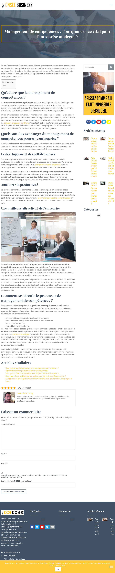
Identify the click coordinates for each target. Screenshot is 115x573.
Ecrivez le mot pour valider (16, 481)
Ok (58, 569)
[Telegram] (103, 122)
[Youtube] (98, 122)
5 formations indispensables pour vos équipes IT (27, 370)
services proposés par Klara (16, 123)
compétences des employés (47, 164)
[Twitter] (93, 122)
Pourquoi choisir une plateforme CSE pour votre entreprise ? (32, 373)
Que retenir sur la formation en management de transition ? (32, 368)
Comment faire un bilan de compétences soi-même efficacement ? (36, 376)
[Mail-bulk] (52, 527)
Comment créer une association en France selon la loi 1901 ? (96, 145)
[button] (111, 5)
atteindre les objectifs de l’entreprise (54, 198)
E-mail (4, 463)
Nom (4, 454)
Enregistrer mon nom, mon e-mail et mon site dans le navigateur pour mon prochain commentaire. (34, 476)
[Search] (111, 67)
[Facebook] (88, 122)
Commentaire (8, 424)
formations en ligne (20, 334)
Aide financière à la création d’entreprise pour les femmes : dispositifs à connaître (97, 167)
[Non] (111, 567)
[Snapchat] (108, 122)
